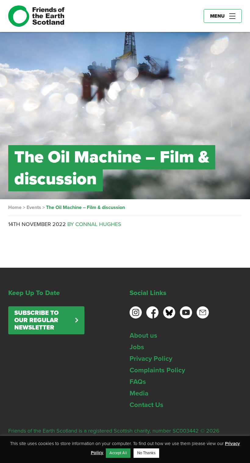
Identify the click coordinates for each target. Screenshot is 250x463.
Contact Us (146, 405)
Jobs (137, 347)
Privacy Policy (151, 359)
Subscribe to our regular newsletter (36, 320)
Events (34, 207)
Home (15, 207)
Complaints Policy (157, 370)
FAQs (138, 382)
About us (143, 335)
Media (139, 393)
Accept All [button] (118, 453)
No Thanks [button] (146, 453)
